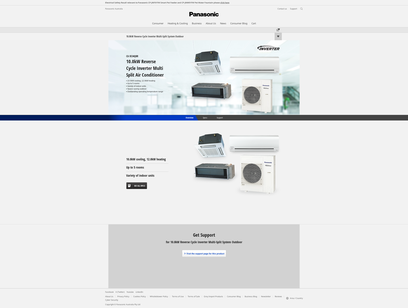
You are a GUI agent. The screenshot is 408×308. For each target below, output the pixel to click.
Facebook (109, 292)
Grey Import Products (213, 296)
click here (224, 2)
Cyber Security (111, 300)
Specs (205, 117)
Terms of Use (178, 296)
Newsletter (266, 296)
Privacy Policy (123, 296)
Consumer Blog (234, 296)
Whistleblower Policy (159, 296)
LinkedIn (139, 292)
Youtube (130, 292)
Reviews (278, 296)
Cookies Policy (139, 296)
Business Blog (251, 296)
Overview (189, 117)
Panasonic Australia (114, 8)
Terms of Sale (194, 296)
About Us (109, 296)
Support (220, 117)
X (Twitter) (120, 292)
